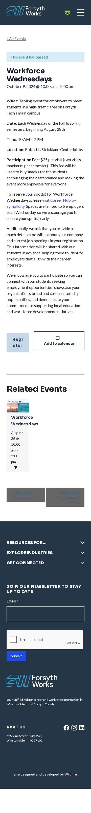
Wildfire (70, 774)
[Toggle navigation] (80, 12)
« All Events (16, 38)
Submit (16, 656)
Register (17, 342)
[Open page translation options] (67, 12)
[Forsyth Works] (25, 12)
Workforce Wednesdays (22, 495)
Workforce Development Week (68, 497)
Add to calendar (59, 343)
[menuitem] (45, 545)
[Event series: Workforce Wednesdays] (15, 467)
